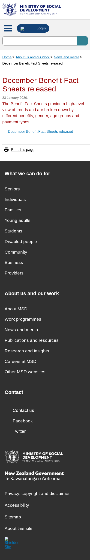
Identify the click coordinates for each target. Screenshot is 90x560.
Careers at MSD (20, 361)
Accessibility (17, 505)
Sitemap (13, 517)
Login (41, 28)
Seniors (12, 189)
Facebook (23, 421)
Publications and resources (32, 340)
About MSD (16, 308)
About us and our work (33, 57)
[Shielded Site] (11, 544)
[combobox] (45, 40)
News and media (66, 57)
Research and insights (27, 350)
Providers (14, 273)
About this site (19, 528)
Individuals (15, 199)
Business (14, 262)
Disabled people (21, 241)
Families (13, 209)
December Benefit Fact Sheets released (40, 131)
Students (13, 231)
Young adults (17, 220)
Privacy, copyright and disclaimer (37, 493)
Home (7, 57)
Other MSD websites (25, 371)
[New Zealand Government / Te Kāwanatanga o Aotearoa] (34, 476)
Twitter (19, 431)
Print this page (22, 150)
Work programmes (23, 319)
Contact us (23, 410)
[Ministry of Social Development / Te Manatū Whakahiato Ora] (32, 10)
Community (16, 252)
